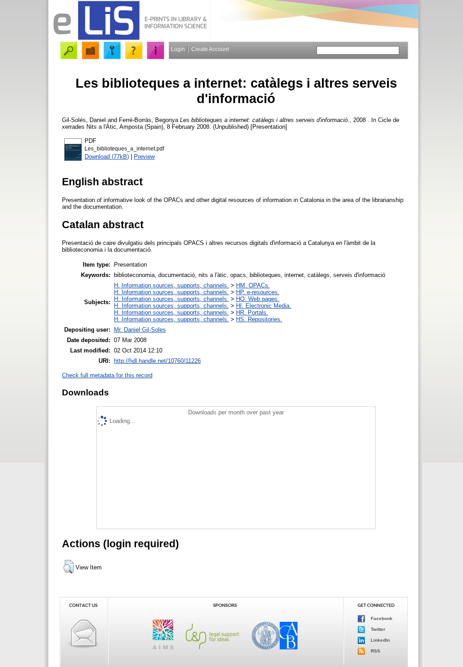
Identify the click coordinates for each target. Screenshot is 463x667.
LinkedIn (379, 640)
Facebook (380, 618)
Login (178, 49)
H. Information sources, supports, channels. (171, 285)
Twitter (377, 629)
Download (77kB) (107, 156)
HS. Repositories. (259, 319)
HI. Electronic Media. (263, 305)
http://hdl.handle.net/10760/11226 (157, 360)
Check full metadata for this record (107, 375)
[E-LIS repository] (129, 38)
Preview (144, 156)
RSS (374, 650)
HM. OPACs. (253, 285)
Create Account (210, 49)
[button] (68, 566)
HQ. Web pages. (257, 299)
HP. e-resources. (257, 292)
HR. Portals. (252, 312)
